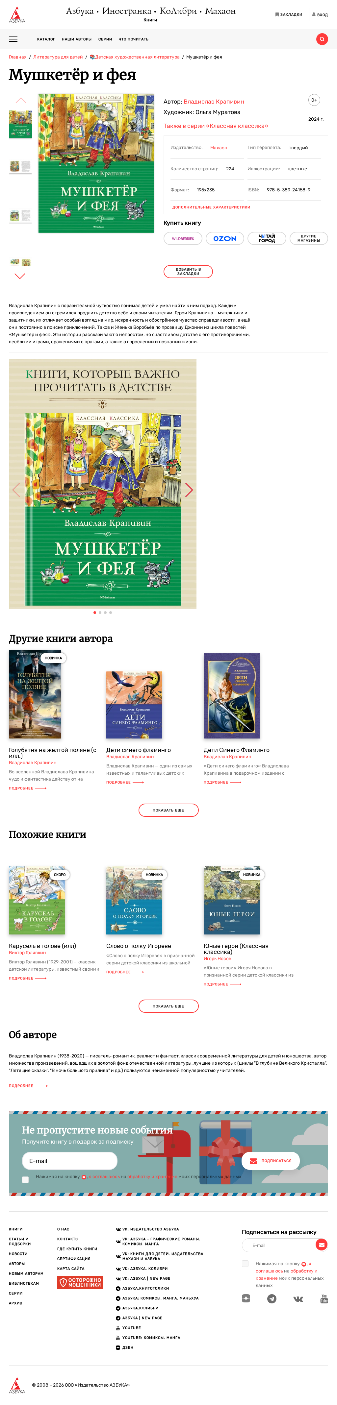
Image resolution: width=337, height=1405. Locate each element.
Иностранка (126, 11)
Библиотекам (24, 1283)
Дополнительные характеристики (211, 207)
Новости (18, 1254)
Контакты (68, 1239)
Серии (105, 39)
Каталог (46, 39)
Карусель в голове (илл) (42, 946)
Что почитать (134, 39)
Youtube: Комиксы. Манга (151, 1338)
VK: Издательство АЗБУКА (150, 1229)
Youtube (131, 1328)
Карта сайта (71, 1269)
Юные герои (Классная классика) (236, 949)
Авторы (17, 1264)
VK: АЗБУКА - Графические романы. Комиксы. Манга (161, 1241)
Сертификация (74, 1259)
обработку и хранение (152, 1176)
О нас (63, 1229)
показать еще (168, 810)
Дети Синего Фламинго (237, 750)
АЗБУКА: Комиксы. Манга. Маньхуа (160, 1298)
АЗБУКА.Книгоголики (145, 1288)
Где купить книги (77, 1249)
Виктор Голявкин (27, 953)
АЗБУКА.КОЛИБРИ (140, 1308)
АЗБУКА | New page (142, 1318)
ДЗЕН (128, 1347)
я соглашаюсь (104, 1176)
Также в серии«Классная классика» (216, 126)
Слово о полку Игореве (138, 946)
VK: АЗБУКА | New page (146, 1278)
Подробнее (21, 788)
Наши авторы (77, 39)
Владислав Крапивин (214, 101)
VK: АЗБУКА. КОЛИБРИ (145, 1269)
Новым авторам (26, 1274)
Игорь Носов (217, 958)
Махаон (220, 11)
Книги (150, 20)
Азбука (79, 11)
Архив (15, 1303)
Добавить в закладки (188, 271)
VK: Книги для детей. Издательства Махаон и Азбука (162, 1256)
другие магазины (309, 238)
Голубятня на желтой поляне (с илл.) (52, 753)
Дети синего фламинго (138, 750)
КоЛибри (177, 11)
